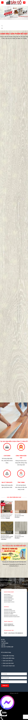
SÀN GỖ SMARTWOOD (9, 597)
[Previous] (1, 19)
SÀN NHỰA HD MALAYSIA (9, 608)
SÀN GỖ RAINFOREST (8, 594)
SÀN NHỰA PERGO (8, 607)
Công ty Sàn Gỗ (14, 691)
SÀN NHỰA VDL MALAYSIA (10, 610)
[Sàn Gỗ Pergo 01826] (21, 505)
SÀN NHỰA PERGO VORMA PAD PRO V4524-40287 (7, 535)
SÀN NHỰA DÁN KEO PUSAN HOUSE (11, 614)
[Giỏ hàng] (24, 2)
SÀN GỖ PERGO (7, 592)
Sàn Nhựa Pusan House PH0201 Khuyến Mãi (6, 514)
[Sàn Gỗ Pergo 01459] (21, 526)
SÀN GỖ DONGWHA (8, 595)
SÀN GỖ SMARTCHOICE (9, 600)
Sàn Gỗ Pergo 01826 (19, 513)
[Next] (5, 19)
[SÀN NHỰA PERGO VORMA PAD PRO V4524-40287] (7, 526)
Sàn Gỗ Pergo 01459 (19, 534)
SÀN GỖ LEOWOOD (8, 598)
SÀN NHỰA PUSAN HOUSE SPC (11, 613)
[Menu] (2, 2)
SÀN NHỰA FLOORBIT (8, 611)
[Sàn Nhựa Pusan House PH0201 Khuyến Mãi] (7, 505)
